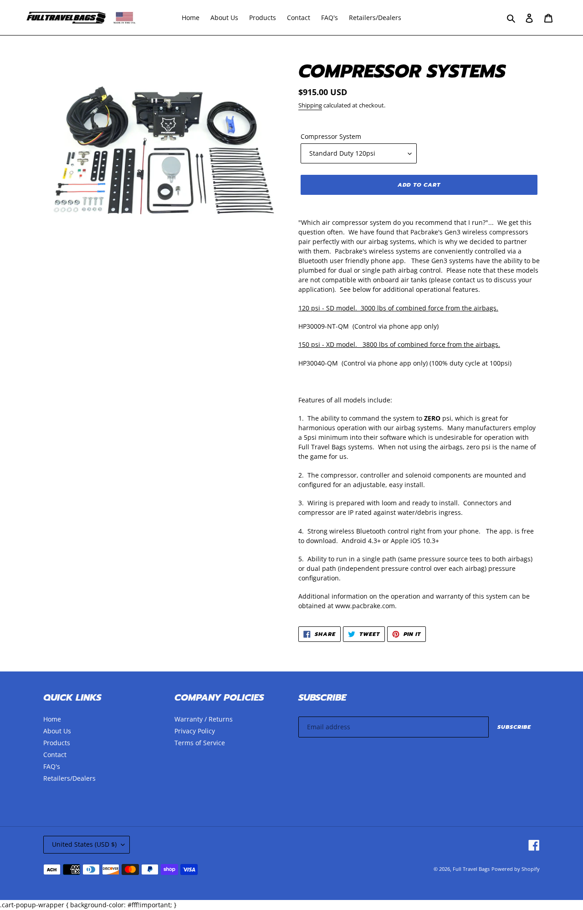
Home (52, 719)
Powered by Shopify (515, 868)
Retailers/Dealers (69, 778)
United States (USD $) (84, 844)
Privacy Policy (194, 731)
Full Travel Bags (471, 868)
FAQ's (51, 766)
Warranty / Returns (203, 719)
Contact (54, 754)
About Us (57, 731)
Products (56, 742)
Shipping (310, 105)
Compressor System (331, 136)
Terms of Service (199, 742)
